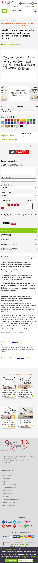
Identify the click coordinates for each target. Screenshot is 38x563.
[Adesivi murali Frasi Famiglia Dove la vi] (32, 396)
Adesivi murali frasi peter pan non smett (25, 423)
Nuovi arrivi (6, 476)
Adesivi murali (10, 20)
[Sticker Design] (7, 3)
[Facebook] (7, 523)
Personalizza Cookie (26, 560)
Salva (14, 223)
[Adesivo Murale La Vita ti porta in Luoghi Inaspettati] (9, 418)
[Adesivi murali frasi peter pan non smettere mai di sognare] (25, 418)
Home (2, 20)
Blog (3, 482)
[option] (19, 95)
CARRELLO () (32, 3)
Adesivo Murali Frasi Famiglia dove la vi (9, 393)
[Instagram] (29, 523)
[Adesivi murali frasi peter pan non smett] (32, 426)
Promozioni (6, 479)
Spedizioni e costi (8, 503)
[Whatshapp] (29, 527)
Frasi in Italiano (9, 390)
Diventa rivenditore (9, 488)
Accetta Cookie (11, 560)
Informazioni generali (10, 500)
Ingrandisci (19, 106)
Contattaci (6, 491)
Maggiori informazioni (29, 557)
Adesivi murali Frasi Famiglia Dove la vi (25, 393)
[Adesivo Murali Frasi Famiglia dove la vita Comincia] (9, 388)
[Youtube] (7, 527)
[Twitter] (18, 523)
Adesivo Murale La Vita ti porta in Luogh (9, 423)
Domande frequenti (9, 485)
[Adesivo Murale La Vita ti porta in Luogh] (15, 427)
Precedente (6, 44)
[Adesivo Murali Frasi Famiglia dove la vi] (15, 396)
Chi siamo (5, 497)
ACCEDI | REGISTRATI (26, 3)
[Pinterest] (18, 527)
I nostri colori (7, 494)
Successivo (16, 44)
